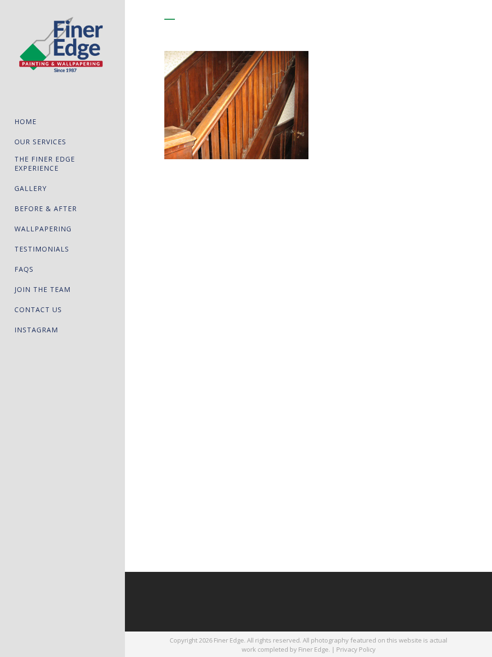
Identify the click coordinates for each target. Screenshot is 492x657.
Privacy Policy (356, 649)
